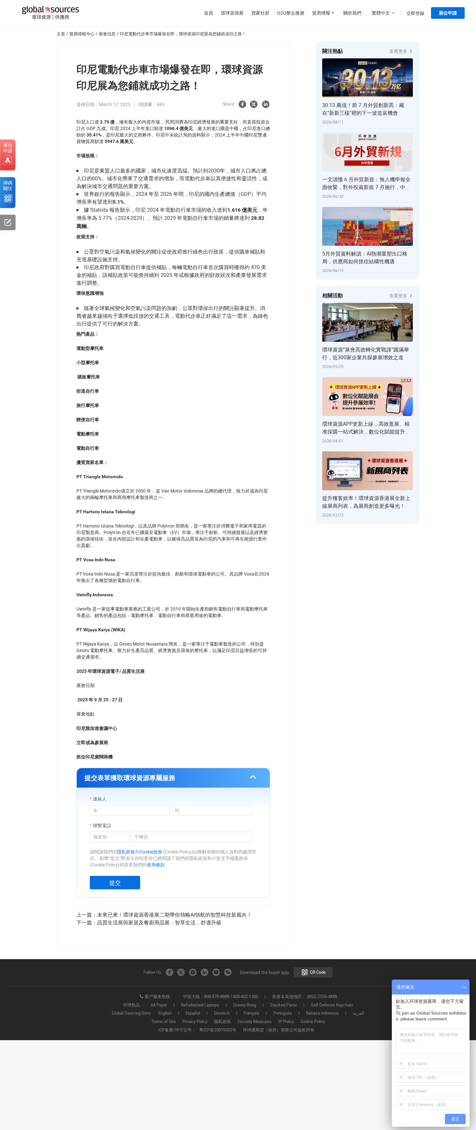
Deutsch (222, 1013)
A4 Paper (159, 1005)
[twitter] (253, 104)
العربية (358, 1013)
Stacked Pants (283, 1005)
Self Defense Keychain (332, 1005)
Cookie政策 (151, 852)
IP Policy (286, 1021)
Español (193, 1013)
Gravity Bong (244, 1005)
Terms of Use (163, 1021)
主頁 (61, 33)
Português (282, 1013)
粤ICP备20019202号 (217, 1030)
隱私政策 (126, 852)
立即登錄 (415, 13)
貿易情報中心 (82, 33)
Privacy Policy (195, 1021)
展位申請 (448, 13)
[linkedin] (265, 104)
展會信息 (107, 33)
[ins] (192, 972)
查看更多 (398, 51)
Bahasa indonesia (322, 1013)
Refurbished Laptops (200, 1005)
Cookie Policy (312, 1021)
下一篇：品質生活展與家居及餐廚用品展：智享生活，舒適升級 (148, 922)
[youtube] (216, 972)
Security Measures (254, 1021)
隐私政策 (222, 1021)
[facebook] (242, 104)
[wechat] (227, 972)
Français (251, 1013)
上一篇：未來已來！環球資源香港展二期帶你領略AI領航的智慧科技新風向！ (164, 914)
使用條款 (156, 865)
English (165, 1013)
